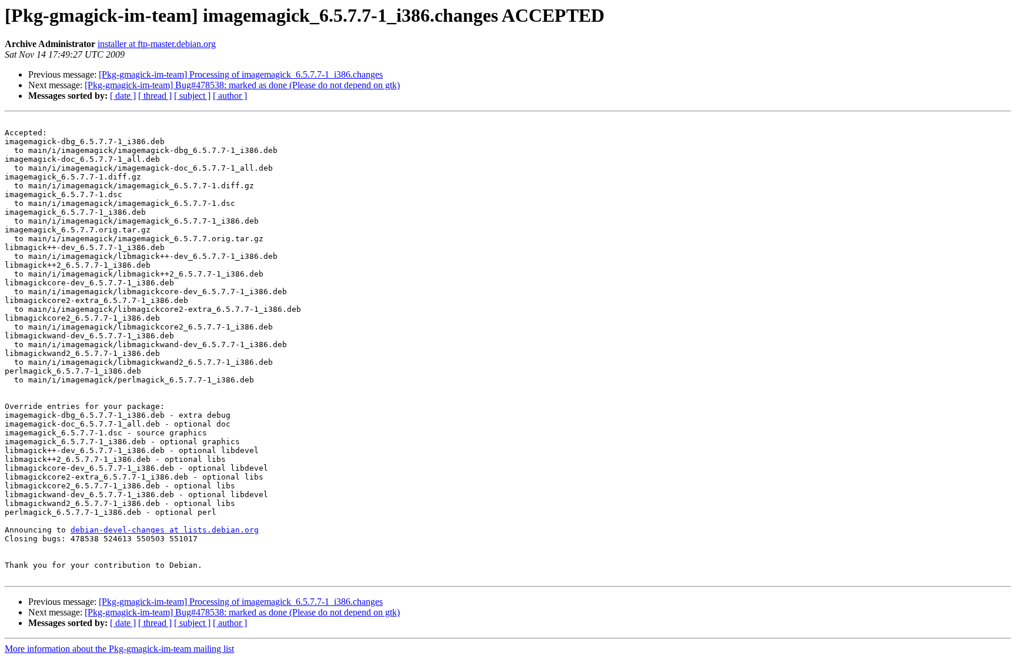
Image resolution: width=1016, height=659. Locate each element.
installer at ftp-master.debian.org (157, 44)
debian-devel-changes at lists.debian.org (165, 529)
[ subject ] (192, 96)
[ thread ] (155, 96)
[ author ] (230, 96)
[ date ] (123, 96)
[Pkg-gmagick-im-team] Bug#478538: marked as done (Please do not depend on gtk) (242, 85)
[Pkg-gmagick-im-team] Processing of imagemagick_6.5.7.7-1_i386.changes (241, 74)
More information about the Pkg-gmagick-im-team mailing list (119, 649)
